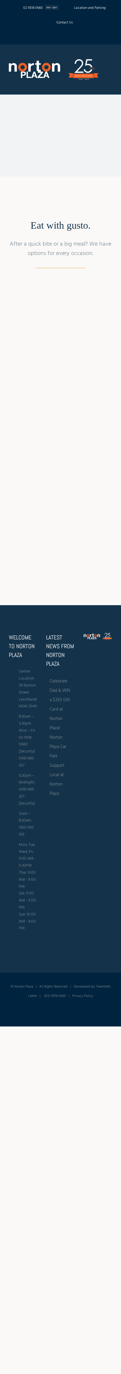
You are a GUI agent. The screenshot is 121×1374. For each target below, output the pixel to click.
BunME (80, 350)
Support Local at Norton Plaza (57, 779)
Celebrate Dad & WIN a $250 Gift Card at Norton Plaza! (60, 704)
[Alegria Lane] (28, 305)
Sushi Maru (29, 582)
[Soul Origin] (80, 450)
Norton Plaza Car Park (58, 746)
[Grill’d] (80, 378)
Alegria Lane (28, 355)
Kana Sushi (29, 500)
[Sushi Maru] (28, 532)
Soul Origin (80, 500)
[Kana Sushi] (28, 450)
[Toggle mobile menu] (109, 67)
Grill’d (80, 423)
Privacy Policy (82, 995)
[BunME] (80, 305)
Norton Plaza (23, 986)
